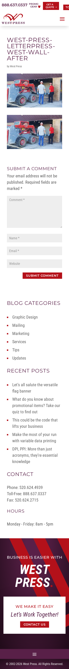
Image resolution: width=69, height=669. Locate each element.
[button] (62, 19)
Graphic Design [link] (25, 317)
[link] (13, 19)
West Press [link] (16, 66)
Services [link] (19, 341)
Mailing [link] (18, 325)
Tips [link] (15, 350)
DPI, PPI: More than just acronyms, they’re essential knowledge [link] (35, 455)
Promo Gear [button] (33, 5)
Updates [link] (19, 358)
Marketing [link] (20, 333)
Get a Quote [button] (50, 6)
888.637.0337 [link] (14, 5)
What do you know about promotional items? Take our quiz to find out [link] (36, 405)
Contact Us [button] (35, 624)
